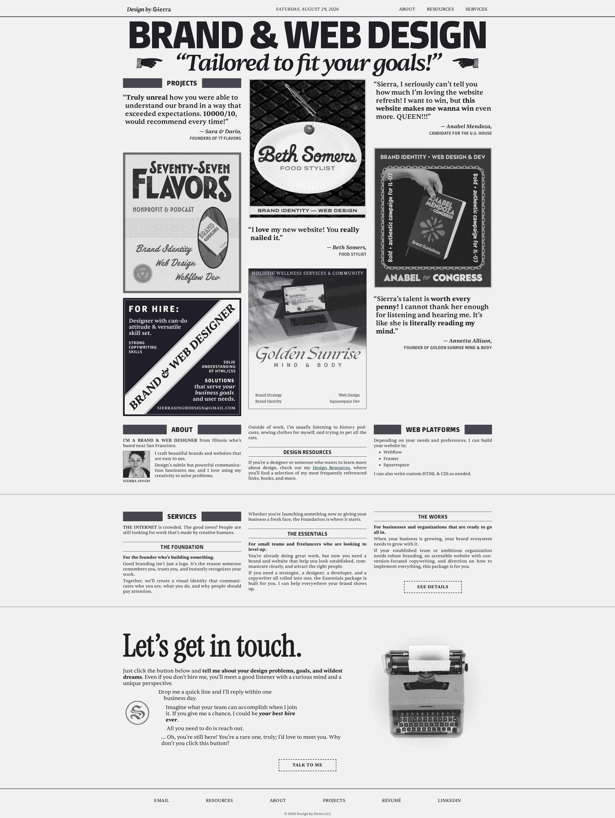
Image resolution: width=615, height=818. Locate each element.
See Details (433, 587)
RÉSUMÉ (391, 800)
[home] (149, 8)
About (407, 9)
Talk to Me (308, 765)
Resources (440, 9)
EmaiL (161, 800)
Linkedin (449, 800)
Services (476, 9)
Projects (334, 800)
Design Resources (331, 468)
